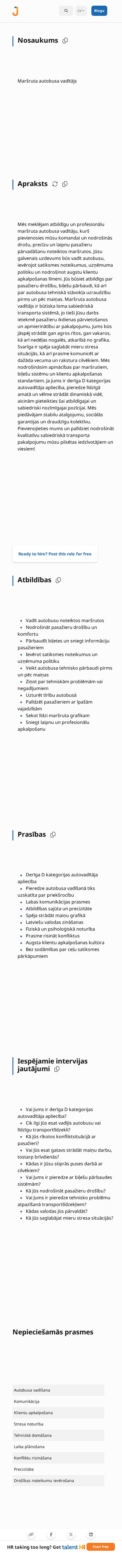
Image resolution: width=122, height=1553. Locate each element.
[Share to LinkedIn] (91, 1534)
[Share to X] (71, 1534)
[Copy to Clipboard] (31, 1534)
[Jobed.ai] (15, 10)
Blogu (99, 10)
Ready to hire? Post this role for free (55, 554)
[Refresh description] (53, 183)
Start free (101, 1546)
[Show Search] (66, 11)
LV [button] (79, 10)
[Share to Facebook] (51, 1534)
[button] (64, 40)
